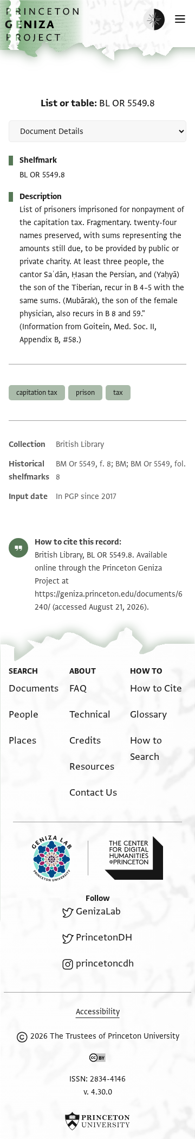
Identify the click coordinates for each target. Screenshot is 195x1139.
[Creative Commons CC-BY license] (97, 1059)
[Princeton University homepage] (97, 1121)
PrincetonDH (104, 937)
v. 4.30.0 (97, 1092)
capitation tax (36, 392)
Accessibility (98, 1012)
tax (118, 392)
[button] (43, 30)
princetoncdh (105, 963)
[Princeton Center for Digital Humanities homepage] (134, 858)
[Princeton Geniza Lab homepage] (60, 858)
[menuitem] (33, 688)
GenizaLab (98, 911)
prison (85, 392)
